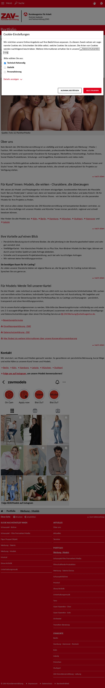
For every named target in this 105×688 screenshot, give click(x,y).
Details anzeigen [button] (11, 79)
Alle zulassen (92, 91)
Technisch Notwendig (16, 63)
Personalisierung (14, 72)
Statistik (10, 68)
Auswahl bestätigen (70, 91)
